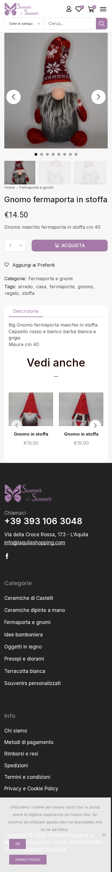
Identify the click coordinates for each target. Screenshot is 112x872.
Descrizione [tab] (25, 311)
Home (10, 187)
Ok (18, 844)
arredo (25, 286)
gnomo (85, 286)
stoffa (28, 293)
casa (41, 286)
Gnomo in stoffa (31, 434)
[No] (104, 834)
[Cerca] (101, 23)
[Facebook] (7, 556)
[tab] (26, 311)
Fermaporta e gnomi (36, 187)
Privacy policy (28, 860)
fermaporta (62, 286)
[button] (69, 9)
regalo (12, 293)
